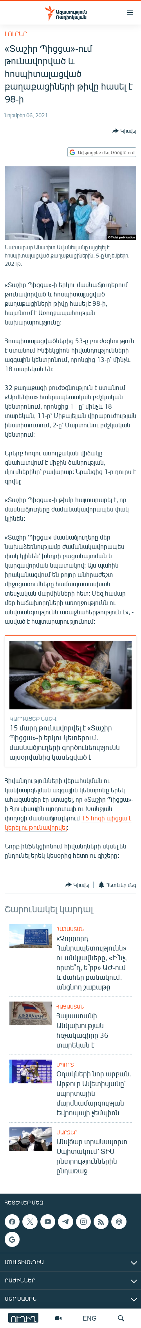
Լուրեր (16, 33)
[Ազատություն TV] (58, 1318)
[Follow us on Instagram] (83, 1221)
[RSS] (101, 1221)
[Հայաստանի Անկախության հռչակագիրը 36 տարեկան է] (30, 1013)
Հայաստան (70, 929)
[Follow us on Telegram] (65, 1221)
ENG (89, 1318)
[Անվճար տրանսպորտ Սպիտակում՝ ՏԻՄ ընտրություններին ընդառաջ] (30, 1139)
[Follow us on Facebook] (12, 1221)
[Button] (124, 131)
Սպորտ (65, 1065)
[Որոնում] (121, 1318)
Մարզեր (66, 1132)
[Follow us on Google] (12, 1239)
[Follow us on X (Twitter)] (29, 1221)
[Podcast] (118, 1221)
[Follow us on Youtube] (47, 1221)
